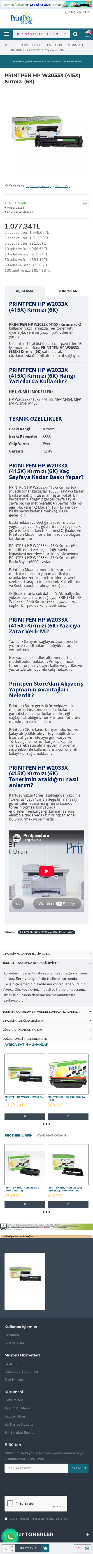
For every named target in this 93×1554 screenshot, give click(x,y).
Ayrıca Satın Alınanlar (26, 1045)
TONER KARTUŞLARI (27, 45)
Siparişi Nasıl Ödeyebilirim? (23, 1021)
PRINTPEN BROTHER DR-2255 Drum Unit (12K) (22, 1189)
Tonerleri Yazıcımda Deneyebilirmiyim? (31, 963)
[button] (43, 1124)
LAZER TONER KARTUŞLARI (65, 45)
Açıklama (25, 291)
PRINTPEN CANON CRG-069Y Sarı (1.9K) (67, 1098)
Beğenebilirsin (19, 1135)
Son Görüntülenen (22, 1244)
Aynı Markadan (51, 1135)
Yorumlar (67, 291)
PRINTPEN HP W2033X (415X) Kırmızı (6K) (46, 932)
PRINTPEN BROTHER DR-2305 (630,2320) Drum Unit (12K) (65, 1189)
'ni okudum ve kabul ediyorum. (39, 1519)
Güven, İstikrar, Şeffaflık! (22, 1030)
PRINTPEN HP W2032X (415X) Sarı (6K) (24, 1098)
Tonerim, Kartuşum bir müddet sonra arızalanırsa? (42, 1012)
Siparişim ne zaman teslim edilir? (27, 954)
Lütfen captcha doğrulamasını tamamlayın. (14, 1489)
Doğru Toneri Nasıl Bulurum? (25, 1039)
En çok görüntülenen (65, 1244)
